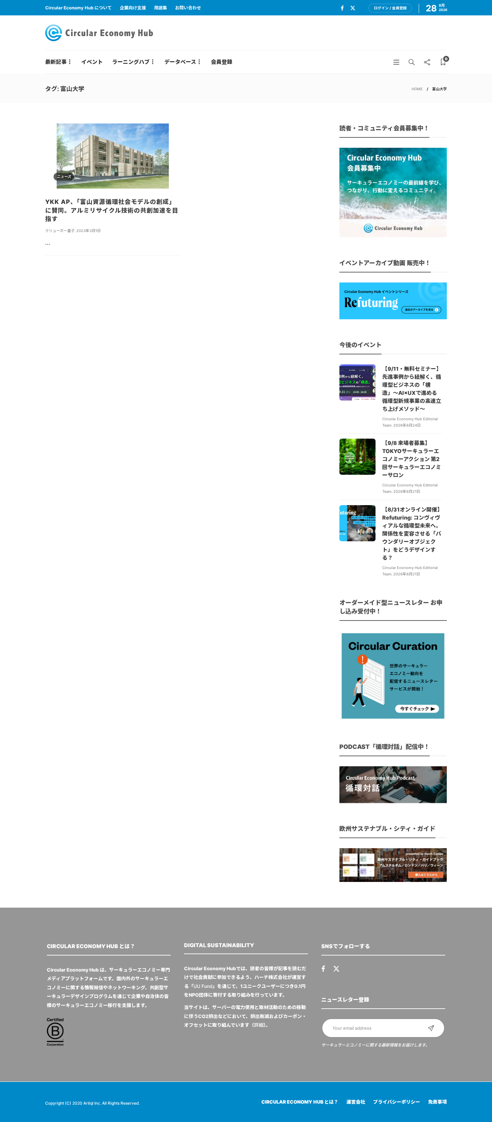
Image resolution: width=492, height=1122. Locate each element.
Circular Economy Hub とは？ (299, 1102)
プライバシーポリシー (396, 1102)
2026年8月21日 (406, 491)
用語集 (160, 7)
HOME (417, 89)
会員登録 (221, 62)
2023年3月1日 (88, 230)
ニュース (64, 176)
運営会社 (355, 1102)
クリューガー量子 (60, 230)
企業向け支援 (133, 7)
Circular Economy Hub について (78, 7)
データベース (180, 62)
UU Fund (203, 986)
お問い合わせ (188, 7)
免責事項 (437, 1102)
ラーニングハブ (131, 62)
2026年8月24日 (407, 425)
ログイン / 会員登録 (390, 8)
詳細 (258, 1025)
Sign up (431, 1028)
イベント (92, 62)
